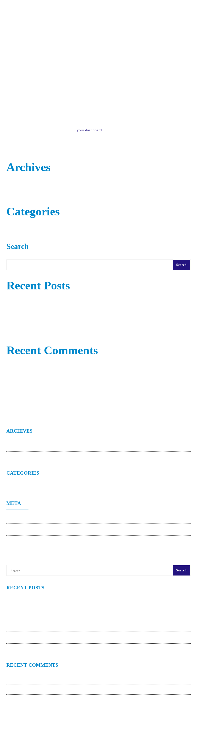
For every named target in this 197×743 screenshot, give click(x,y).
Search (17, 246)
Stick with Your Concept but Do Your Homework (45, 318)
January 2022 (17, 186)
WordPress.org (22, 553)
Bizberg (12, 379)
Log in (16, 518)
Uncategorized (18, 230)
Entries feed (20, 530)
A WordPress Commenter (26, 369)
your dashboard (89, 130)
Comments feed (23, 541)
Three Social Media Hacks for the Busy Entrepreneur (48, 324)
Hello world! (16, 304)
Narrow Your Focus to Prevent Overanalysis (41, 331)
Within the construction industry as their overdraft (46, 311)
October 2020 (17, 193)
